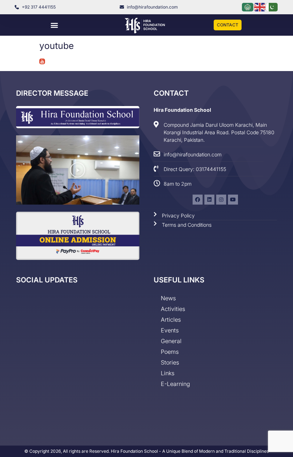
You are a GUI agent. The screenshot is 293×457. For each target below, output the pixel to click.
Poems (170, 351)
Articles (171, 319)
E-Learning (175, 383)
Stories (170, 362)
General (171, 341)
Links (167, 373)
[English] (260, 7)
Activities (173, 308)
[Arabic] (248, 7)
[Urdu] (272, 7)
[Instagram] (221, 200)
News (168, 298)
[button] (54, 25)
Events (170, 330)
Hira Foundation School (154, 25)
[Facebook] (198, 200)
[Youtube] (233, 200)
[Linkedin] (209, 200)
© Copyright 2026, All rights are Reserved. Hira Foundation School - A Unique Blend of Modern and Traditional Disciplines (146, 451)
